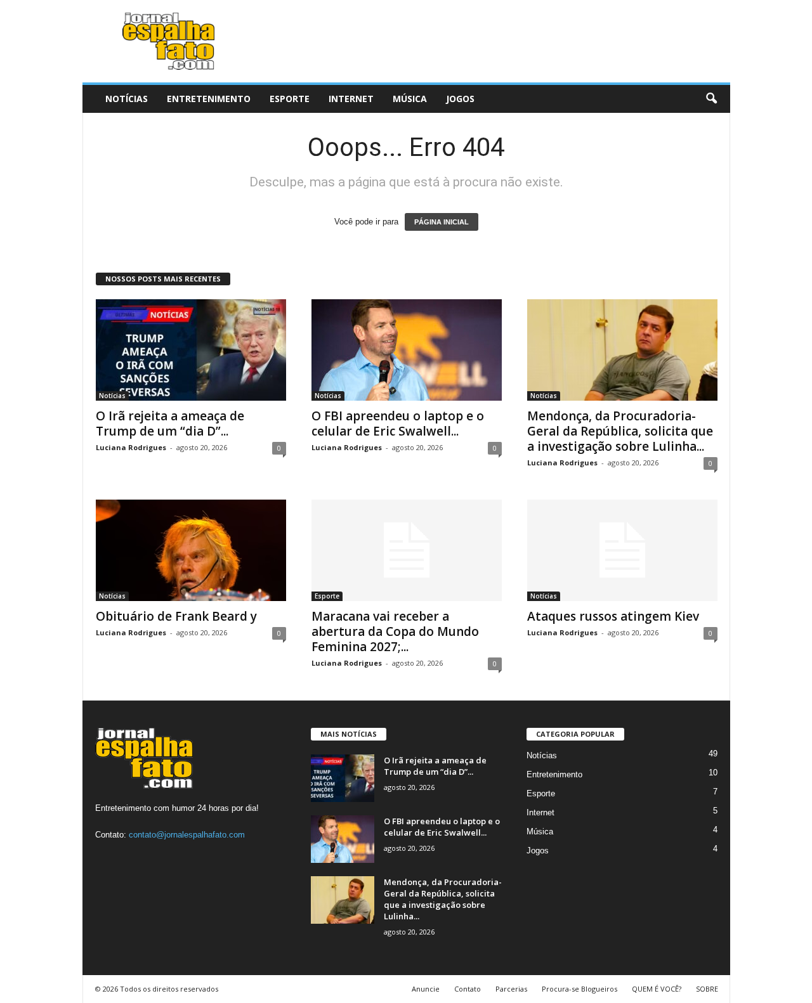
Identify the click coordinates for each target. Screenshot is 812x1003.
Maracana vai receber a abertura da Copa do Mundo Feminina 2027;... (395, 631)
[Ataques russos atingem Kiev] (622, 550)
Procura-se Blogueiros (579, 988)
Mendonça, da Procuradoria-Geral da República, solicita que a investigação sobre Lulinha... (620, 431)
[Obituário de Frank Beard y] (191, 550)
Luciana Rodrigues (131, 447)
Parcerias (511, 988)
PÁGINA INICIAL (441, 222)
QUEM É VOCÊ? (656, 988)
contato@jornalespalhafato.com (187, 834)
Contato (467, 988)
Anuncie (426, 988)
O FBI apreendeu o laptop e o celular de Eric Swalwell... (397, 423)
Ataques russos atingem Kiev (613, 616)
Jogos (460, 99)
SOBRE (707, 988)
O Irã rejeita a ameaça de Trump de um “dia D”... (170, 423)
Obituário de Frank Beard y (176, 616)
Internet (351, 99)
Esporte (290, 99)
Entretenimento (209, 99)
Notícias (126, 99)
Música (410, 99)
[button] (711, 99)
